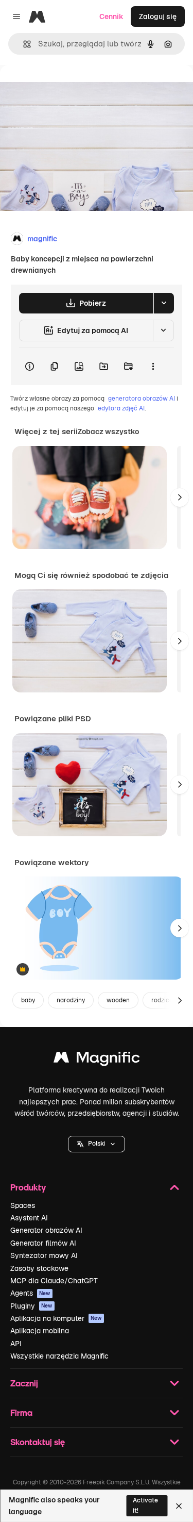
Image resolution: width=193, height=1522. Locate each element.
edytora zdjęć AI (121, 408)
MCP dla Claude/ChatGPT (54, 1280)
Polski (96, 1143)
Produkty (28, 1187)
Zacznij (24, 1383)
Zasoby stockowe (39, 1268)
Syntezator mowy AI (44, 1255)
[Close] (178, 1506)
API (16, 1343)
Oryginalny (71, 88)
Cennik (111, 16)
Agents (30, 1293)
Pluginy (31, 1306)
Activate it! (145, 1505)
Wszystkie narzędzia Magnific (59, 1356)
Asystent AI (29, 1217)
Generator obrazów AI (46, 1230)
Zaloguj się (158, 16)
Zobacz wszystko (108, 431)
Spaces (22, 1205)
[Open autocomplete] (23, 44)
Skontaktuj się (37, 1441)
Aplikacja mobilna (39, 1330)
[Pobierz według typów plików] (163, 303)
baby (28, 1000)
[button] (96, 1144)
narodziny (71, 1000)
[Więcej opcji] (153, 366)
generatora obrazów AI (141, 398)
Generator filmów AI (43, 1243)
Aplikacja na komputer (56, 1318)
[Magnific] (97, 1060)
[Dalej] (179, 497)
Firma (21, 1412)
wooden (118, 1000)
